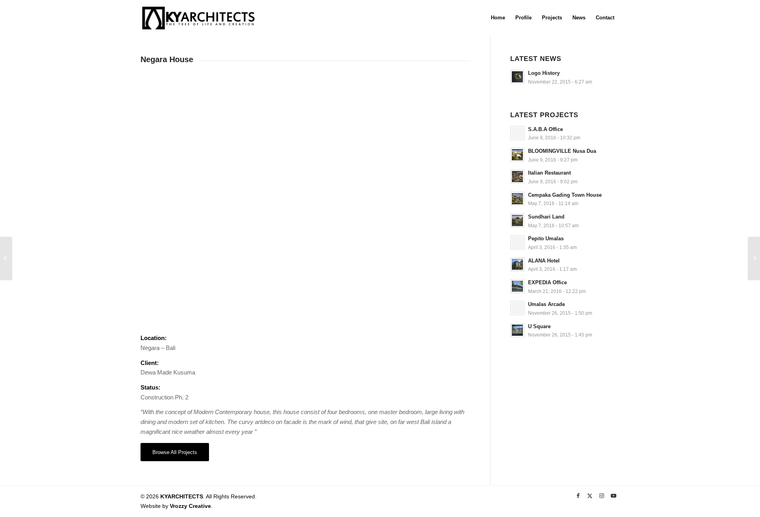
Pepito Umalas (546, 238)
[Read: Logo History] (517, 77)
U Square (539, 326)
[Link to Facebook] (578, 496)
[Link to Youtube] (613, 496)
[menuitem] (498, 17)
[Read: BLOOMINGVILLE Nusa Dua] (517, 155)
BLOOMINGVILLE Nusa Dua (562, 151)
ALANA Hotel (544, 261)
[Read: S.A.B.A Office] (517, 133)
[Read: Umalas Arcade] (517, 308)
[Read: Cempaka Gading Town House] (517, 199)
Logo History (544, 73)
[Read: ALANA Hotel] (517, 264)
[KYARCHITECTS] (198, 17)
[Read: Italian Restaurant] (517, 176)
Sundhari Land (546, 217)
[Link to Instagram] (602, 496)
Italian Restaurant (549, 173)
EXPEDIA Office (547, 282)
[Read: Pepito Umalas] (517, 242)
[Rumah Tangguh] (6, 258)
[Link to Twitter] (590, 496)
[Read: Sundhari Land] (517, 220)
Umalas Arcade (546, 304)
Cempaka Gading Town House (565, 195)
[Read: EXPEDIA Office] (517, 286)
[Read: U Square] (517, 330)
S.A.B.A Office (545, 129)
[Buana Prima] (754, 258)
